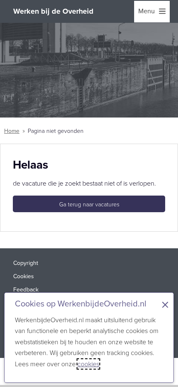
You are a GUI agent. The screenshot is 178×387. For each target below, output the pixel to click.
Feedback (25, 289)
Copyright (25, 263)
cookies (88, 364)
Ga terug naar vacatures (89, 204)
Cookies (23, 276)
